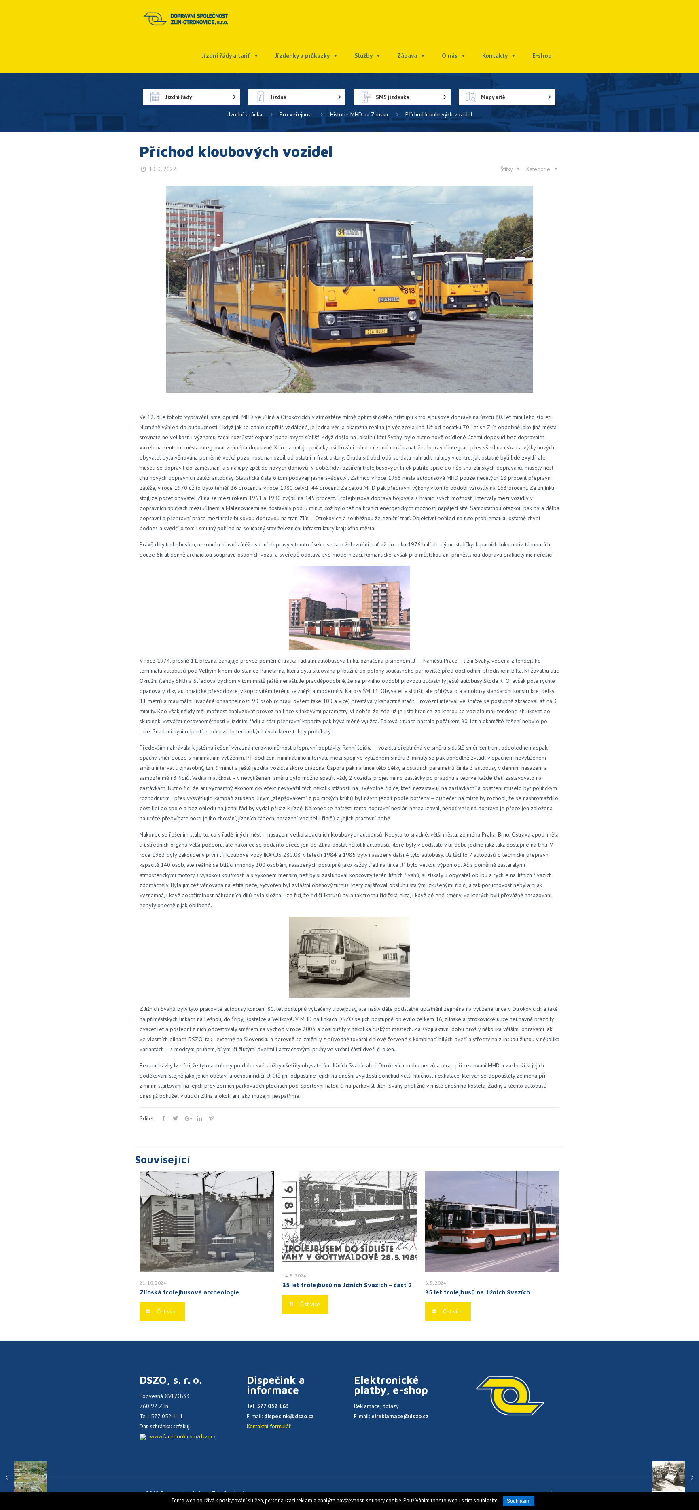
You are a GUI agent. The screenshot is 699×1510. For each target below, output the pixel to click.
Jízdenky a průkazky (302, 55)
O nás (450, 55)
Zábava (407, 55)
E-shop (542, 55)
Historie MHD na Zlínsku (359, 114)
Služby (363, 55)
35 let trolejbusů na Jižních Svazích (477, 1292)
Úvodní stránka (244, 114)
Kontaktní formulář (269, 1426)
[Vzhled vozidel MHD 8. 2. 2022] (23, 1477)
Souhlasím (518, 1501)
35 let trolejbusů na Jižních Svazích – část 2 (347, 1284)
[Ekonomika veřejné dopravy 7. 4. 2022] (675, 1477)
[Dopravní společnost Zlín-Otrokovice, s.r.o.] (186, 18)
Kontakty (495, 55)
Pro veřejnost (296, 114)
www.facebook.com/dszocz (183, 1436)
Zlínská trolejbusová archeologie (189, 1292)
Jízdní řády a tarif (226, 55)
